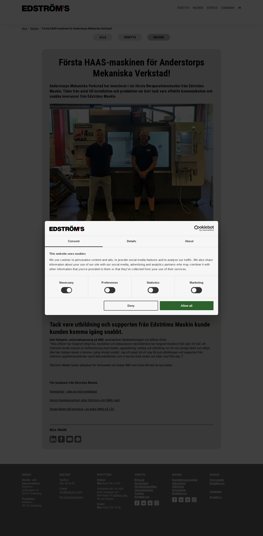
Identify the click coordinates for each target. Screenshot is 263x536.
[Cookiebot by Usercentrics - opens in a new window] (197, 228)
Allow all (186, 305)
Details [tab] (131, 241)
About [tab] (189, 241)
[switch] (109, 290)
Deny (130, 305)
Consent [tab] (74, 241)
